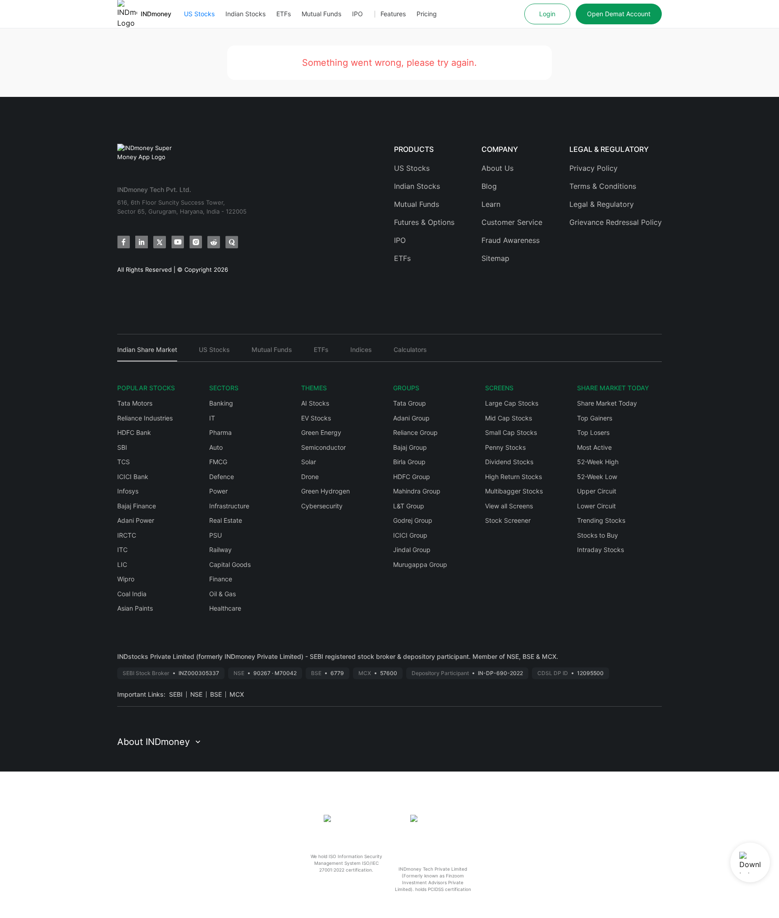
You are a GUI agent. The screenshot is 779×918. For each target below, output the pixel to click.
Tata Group (409, 403)
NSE (196, 694)
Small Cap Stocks (511, 432)
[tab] (147, 353)
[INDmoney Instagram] (195, 242)
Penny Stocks (505, 447)
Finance (220, 579)
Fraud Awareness (510, 240)
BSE (216, 694)
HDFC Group (411, 476)
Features (393, 14)
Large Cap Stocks (511, 403)
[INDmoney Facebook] (123, 242)
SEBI (176, 694)
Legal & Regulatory (601, 204)
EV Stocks (316, 418)
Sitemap (495, 258)
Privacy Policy (593, 168)
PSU (215, 535)
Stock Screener (508, 520)
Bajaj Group (410, 447)
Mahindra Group (416, 491)
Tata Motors (134, 403)
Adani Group (411, 418)
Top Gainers (594, 418)
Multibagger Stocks (514, 491)
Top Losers (593, 432)
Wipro (125, 579)
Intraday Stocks (600, 549)
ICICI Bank (132, 476)
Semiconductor (323, 447)
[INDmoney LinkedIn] (141, 242)
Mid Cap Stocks (508, 418)
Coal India (132, 594)
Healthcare (225, 608)
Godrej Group (412, 520)
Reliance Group (415, 432)
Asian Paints (135, 608)
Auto (216, 447)
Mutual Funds (321, 14)
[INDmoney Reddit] (213, 242)
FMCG (218, 462)
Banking (221, 403)
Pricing (427, 14)
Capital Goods (230, 564)
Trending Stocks (601, 520)
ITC (122, 549)
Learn (490, 204)
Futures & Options (424, 222)
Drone (310, 476)
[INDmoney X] (159, 242)
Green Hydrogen (325, 491)
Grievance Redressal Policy (615, 222)
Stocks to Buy (597, 535)
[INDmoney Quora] (231, 242)
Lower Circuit (596, 506)
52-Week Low (597, 476)
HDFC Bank (134, 432)
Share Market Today (607, 403)
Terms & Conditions (602, 186)
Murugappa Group (420, 564)
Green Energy (321, 432)
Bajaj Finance (136, 506)
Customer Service (511, 222)
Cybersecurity (322, 506)
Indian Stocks (245, 14)
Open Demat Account (619, 14)
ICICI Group (410, 535)
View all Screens (509, 506)
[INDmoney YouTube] (177, 242)
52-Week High (598, 462)
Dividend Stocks (509, 462)
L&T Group (408, 506)
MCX (236, 694)
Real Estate (225, 520)
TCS (123, 462)
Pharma (220, 432)
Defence (221, 476)
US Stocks (199, 14)
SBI (122, 447)
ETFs (283, 14)
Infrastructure (229, 506)
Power (218, 491)
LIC (122, 564)
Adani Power (135, 520)
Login (547, 14)
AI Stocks (315, 403)
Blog (489, 186)
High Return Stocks (513, 476)
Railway (220, 549)
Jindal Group (412, 549)
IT (212, 418)
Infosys (127, 491)
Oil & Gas (222, 594)
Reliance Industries (145, 418)
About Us (497, 168)
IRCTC (126, 535)
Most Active (594, 447)
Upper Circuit (596, 491)
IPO (357, 14)
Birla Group (409, 462)
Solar (308, 462)
